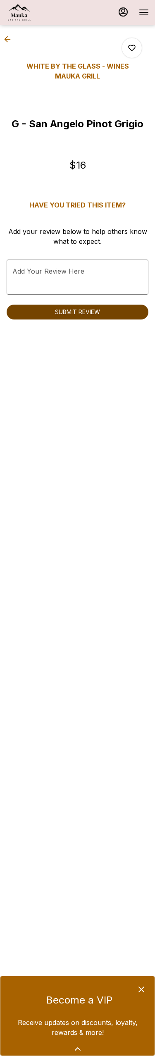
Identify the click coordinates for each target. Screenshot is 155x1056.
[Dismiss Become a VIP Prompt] (141, 989)
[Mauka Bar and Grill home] (43, 12)
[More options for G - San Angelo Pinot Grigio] (132, 48)
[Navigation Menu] (144, 12)
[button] (10, 39)
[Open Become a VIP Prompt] (78, 1049)
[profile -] (123, 12)
